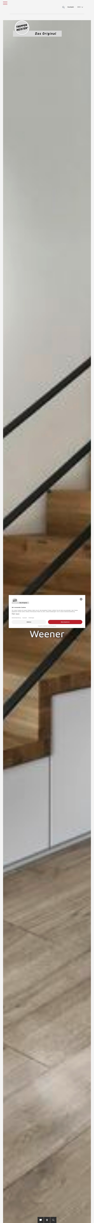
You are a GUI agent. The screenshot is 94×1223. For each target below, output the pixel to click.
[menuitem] (79, 7)
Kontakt (71, 7)
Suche (63, 7)
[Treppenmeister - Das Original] (37, 28)
